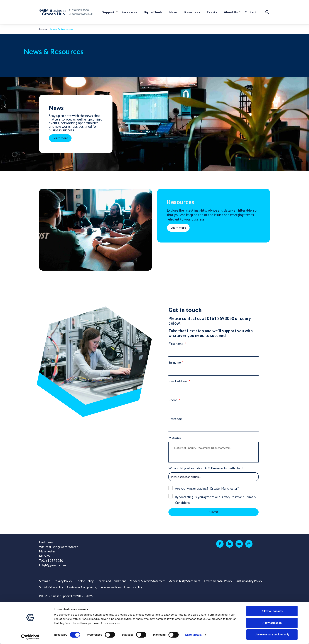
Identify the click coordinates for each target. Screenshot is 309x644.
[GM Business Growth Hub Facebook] (220, 544)
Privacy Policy (63, 581)
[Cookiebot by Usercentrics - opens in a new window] (30, 637)
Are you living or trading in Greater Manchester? (207, 488)
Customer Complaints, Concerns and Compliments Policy (105, 587)
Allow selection (272, 622)
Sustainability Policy (249, 581)
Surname (174, 362)
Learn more (60, 138)
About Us (231, 12)
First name (175, 344)
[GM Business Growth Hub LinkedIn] (229, 544)
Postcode (175, 419)
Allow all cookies (272, 611)
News (173, 12)
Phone (173, 400)
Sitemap (44, 581)
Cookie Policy (85, 581)
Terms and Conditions (111, 581)
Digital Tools (153, 12)
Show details (193, 634)
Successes (129, 12)
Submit (213, 512)
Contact (251, 12)
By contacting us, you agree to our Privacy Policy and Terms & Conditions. (215, 500)
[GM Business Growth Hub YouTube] (239, 544)
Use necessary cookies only (272, 634)
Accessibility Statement (184, 581)
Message (174, 437)
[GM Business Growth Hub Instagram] (249, 544)
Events (212, 12)
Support (108, 12)
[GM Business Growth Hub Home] (53, 12)
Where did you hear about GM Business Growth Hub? (205, 468)
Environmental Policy (218, 581)
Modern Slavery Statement (148, 581)
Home (43, 29)
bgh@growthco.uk (54, 565)
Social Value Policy (51, 587)
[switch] (110, 635)
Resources (192, 12)
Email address (178, 381)
